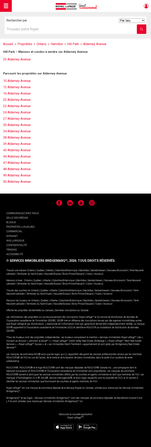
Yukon (89, 274)
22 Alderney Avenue (17, 106)
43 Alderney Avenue (17, 150)
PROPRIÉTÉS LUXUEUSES (20, 226)
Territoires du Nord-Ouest (30, 274)
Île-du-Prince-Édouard (73, 274)
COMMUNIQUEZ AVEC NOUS (22, 213)
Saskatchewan (98, 270)
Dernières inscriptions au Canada (71, 310)
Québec (40, 270)
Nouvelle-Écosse (52, 274)
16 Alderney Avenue (17, 93)
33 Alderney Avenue (17, 59)
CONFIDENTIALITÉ (16, 245)
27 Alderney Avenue (17, 119)
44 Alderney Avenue (17, 156)
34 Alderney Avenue (17, 131)
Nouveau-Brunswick (117, 270)
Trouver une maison (16, 270)
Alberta (49, 270)
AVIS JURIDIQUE (15, 240)
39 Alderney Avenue (17, 144)
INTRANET (12, 236)
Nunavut (98, 274)
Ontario (31, 270)
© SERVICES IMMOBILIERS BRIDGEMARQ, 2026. (41, 260)
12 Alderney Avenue (17, 87)
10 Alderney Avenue (17, 81)
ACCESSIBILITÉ (14, 254)
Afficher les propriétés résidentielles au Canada (29, 310)
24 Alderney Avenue (17, 112)
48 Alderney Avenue (17, 169)
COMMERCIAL (14, 231)
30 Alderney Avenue (17, 125)
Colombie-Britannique (66, 270)
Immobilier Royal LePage (77, 6)
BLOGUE (11, 222)
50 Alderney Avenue (17, 182)
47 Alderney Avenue (17, 163)
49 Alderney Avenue (17, 175)
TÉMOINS (11, 249)
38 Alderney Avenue (17, 137)
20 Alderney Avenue (17, 100)
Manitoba (84, 270)
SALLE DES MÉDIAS (17, 217)
